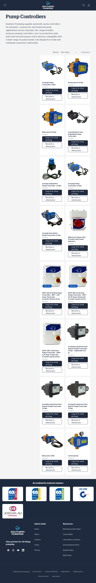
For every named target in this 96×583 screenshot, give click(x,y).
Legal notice (56, 576)
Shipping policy (78, 571)
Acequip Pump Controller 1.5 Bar (49, 83)
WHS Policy (67, 555)
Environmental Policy (71, 545)
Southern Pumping (23, 571)
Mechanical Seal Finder (72, 529)
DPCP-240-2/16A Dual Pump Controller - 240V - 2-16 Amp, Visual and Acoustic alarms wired (51, 353)
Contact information (51, 571)
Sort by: (56, 52)
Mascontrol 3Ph (48, 456)
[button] (4, 5)
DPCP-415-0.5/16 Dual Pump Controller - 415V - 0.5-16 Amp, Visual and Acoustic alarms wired (77, 296)
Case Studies (68, 534)
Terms (36, 545)
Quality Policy (68, 550)
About (36, 534)
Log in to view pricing (52, 91)
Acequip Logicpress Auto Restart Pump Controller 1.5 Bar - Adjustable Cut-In (78, 350)
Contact (37, 540)
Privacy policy (37, 571)
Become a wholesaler (50, 98)
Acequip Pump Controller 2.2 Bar (75, 184)
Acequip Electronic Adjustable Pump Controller (75, 134)
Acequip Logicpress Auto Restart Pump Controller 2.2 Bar (52, 406)
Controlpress (73, 456)
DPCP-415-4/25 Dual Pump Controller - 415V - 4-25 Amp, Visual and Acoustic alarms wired (52, 296)
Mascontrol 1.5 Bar (49, 132)
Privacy (37, 550)
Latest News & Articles (71, 540)
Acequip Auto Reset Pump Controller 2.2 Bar (51, 234)
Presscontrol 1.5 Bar (75, 82)
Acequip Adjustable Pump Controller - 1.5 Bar (51, 184)
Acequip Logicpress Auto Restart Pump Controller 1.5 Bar (78, 406)
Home (36, 529)
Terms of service (43, 576)
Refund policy (65, 571)
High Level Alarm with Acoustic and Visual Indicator (76, 239)
